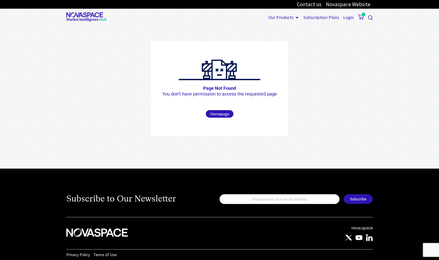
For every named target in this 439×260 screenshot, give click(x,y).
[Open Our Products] (297, 17)
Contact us (309, 4)
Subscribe (358, 199)
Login (348, 17)
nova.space (362, 228)
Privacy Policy (78, 254)
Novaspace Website (348, 4)
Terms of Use (105, 254)
